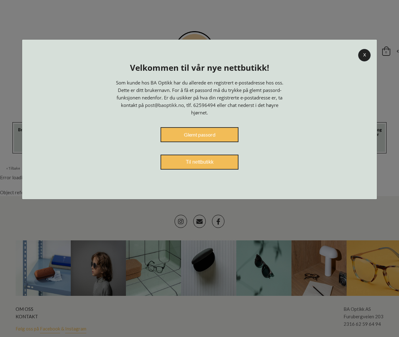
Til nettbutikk (200, 162)
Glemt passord (199, 134)
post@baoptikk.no (164, 105)
